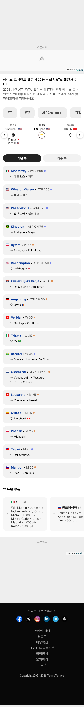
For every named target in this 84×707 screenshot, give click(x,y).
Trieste (16, 335)
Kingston (17, 226)
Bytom (15, 245)
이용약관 (42, 642)
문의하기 (42, 659)
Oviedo (16, 413)
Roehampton (20, 263)
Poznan (16, 431)
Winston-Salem (22, 189)
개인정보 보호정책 (42, 647)
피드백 (42, 664)
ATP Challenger (52, 112)
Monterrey (18, 171)
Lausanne (18, 394)
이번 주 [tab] (22, 158)
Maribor (17, 467)
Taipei (15, 449)
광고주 (42, 636)
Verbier (16, 317)
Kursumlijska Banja (25, 281)
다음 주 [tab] (62, 158)
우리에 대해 (42, 630)
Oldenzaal (18, 372)
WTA (27, 112)
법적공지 (42, 653)
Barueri (16, 354)
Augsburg (18, 299)
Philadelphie (20, 208)
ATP (10, 112)
